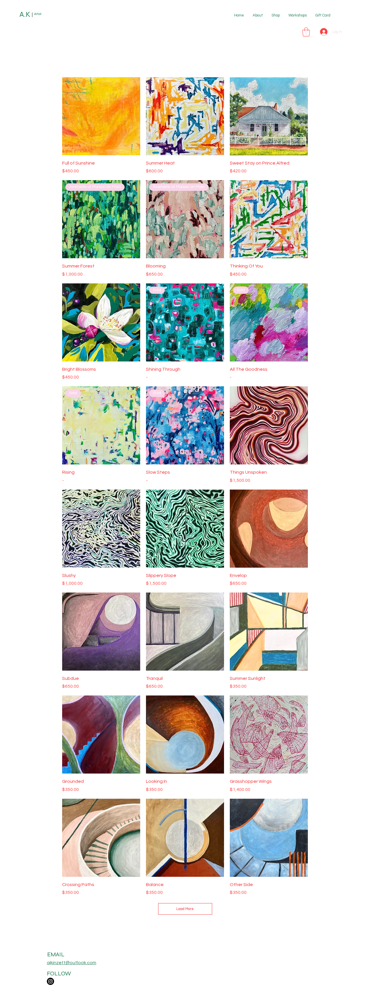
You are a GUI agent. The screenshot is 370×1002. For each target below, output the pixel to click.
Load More (185, 909)
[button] (306, 31)
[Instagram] (50, 981)
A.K (24, 14)
